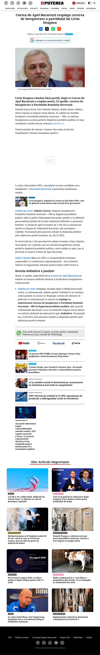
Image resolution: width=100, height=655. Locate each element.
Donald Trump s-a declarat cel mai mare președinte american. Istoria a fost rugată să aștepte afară (71, 538)
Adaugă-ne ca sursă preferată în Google (52, 40)
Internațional (14, 533)
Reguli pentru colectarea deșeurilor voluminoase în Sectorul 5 (70, 618)
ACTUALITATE (22, 8)
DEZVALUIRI (10, 8)
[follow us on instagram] (41, 343)
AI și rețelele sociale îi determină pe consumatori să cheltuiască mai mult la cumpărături (56, 383)
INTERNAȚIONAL (92, 8)
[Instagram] (12, 3)
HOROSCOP (12, 575)
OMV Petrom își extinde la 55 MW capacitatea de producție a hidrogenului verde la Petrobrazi (55, 397)
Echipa (89, 637)
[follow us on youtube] (24, 343)
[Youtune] (24, 3)
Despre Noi (65, 637)
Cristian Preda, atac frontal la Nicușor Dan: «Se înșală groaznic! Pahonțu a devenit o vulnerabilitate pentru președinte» (55, 369)
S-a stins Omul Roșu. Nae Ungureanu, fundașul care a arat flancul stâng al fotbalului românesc (26, 619)
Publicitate (78, 637)
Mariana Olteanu (56, 34)
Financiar (44, 8)
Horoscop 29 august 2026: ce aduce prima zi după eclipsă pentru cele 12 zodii (25, 580)
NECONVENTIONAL (60, 533)
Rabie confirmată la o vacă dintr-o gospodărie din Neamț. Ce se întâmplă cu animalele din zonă (72, 580)
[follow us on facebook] (58, 343)
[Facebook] (6, 3)
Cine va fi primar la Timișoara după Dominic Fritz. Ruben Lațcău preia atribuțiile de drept (71, 499)
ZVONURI (80, 8)
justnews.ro (57, 123)
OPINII (72, 8)
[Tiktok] (18, 3)
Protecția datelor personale (44, 637)
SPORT (11, 614)
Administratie (59, 614)
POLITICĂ (34, 8)
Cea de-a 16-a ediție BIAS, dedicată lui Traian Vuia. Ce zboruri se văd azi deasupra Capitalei (26, 499)
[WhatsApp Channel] (30, 3)
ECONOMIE (55, 8)
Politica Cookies (22, 637)
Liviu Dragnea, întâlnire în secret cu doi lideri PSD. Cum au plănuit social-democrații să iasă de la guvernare (56, 202)
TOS (9, 637)
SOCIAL (64, 8)
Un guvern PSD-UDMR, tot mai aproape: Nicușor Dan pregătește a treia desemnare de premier (54, 355)
